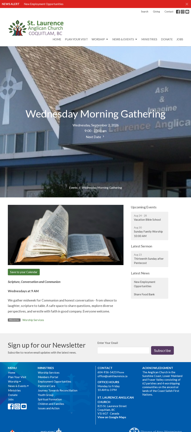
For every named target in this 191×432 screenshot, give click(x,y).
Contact (169, 11)
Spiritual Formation (50, 399)
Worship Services (33, 320)
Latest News (140, 273)
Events (73, 187)
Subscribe (162, 350)
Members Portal (48, 377)
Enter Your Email (107, 342)
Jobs (179, 39)
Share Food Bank (144, 294)
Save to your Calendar (23, 272)
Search (144, 11)
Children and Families (51, 403)
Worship (98, 39)
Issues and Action (49, 408)
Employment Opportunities (54, 381)
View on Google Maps (112, 417)
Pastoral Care (46, 386)
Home (57, 39)
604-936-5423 (107, 372)
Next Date (94, 137)
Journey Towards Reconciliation (57, 390)
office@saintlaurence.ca (112, 376)
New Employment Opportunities (43, 4)
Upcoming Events (143, 207)
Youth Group (46, 394)
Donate (167, 39)
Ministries (149, 39)
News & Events (123, 39)
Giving (156, 11)
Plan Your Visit (76, 39)
